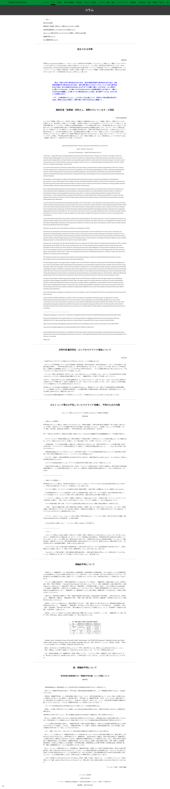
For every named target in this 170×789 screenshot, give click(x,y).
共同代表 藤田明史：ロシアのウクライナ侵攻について (59, 29)
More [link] (161, 2)
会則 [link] (149, 2)
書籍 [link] (113, 2)
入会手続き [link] (141, 2)
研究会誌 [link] (79, 2)
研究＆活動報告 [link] (69, 2)
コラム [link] (53, 2)
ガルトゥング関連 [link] (90, 2)
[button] (168, 2)
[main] (89, 10)
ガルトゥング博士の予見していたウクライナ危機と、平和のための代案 (64, 33)
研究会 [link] (60, 2)
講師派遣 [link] (133, 2)
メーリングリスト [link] (122, 2)
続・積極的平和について (50, 40)
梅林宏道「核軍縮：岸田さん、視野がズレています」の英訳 (61, 26)
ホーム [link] (46, 2)
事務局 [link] (155, 2)
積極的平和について (49, 36)
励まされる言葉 (48, 23)
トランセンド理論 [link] (103, 2)
